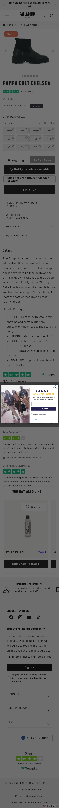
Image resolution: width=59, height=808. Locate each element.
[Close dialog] (55, 387)
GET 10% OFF (43, 408)
